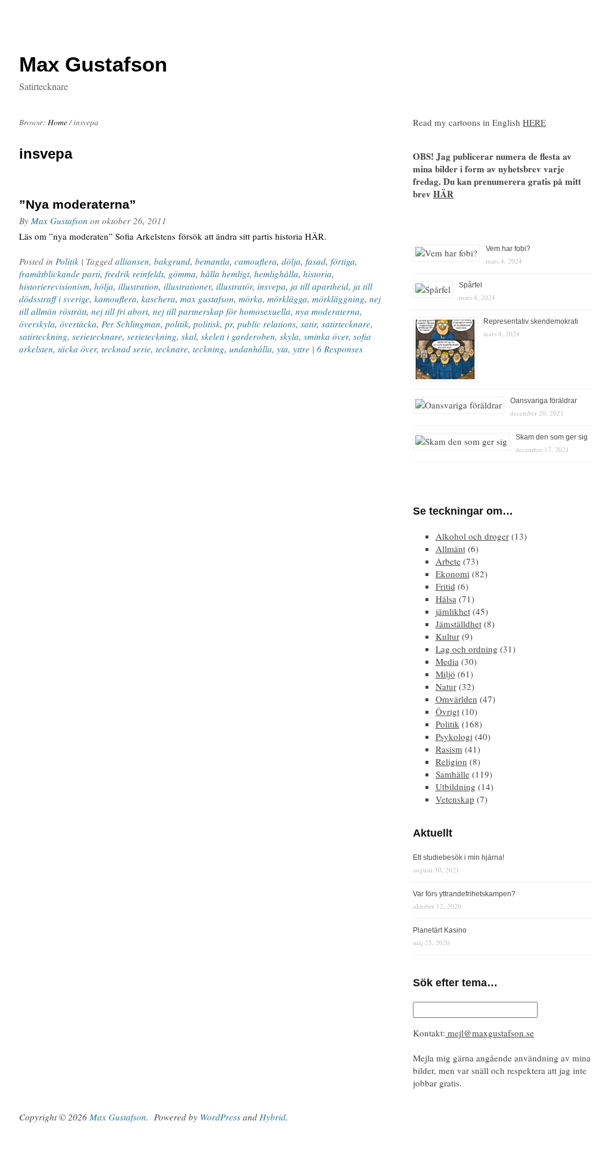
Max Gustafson (59, 221)
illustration (138, 286)
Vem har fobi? (508, 248)
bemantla (212, 261)
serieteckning (152, 336)
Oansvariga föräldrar (543, 401)
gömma (182, 274)
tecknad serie (126, 349)
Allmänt (450, 549)
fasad (316, 261)
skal (188, 336)
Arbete (448, 561)
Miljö (445, 674)
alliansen (132, 261)
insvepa (271, 286)
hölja (103, 286)
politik (177, 324)
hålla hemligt (224, 274)
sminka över (326, 336)
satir (309, 324)
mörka (251, 299)
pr (229, 324)
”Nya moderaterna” (77, 204)
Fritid (445, 586)
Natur (446, 686)
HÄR (443, 193)
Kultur (447, 636)
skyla (289, 336)
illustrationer (187, 286)
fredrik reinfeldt (134, 274)
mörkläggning (338, 299)
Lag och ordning (467, 649)
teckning (208, 349)
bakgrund (172, 261)
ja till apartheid (319, 286)
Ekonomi (453, 574)
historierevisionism (54, 286)
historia (317, 274)
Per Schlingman (131, 324)
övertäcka (78, 324)
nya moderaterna (327, 311)
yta (282, 349)
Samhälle (453, 774)
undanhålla (250, 349)
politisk (206, 324)
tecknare (172, 349)
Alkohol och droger (472, 536)
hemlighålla (276, 274)
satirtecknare (346, 324)
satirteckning (43, 336)
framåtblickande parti (59, 274)
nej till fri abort (119, 311)
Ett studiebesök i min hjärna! (458, 857)
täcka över (77, 349)
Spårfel (470, 285)
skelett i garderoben (238, 336)
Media (447, 661)
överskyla (37, 324)
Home (57, 122)
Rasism (449, 749)
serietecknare (97, 336)
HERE (534, 122)
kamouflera (115, 299)
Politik (67, 261)
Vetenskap (455, 799)
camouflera (255, 261)
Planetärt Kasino (440, 930)
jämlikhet (453, 611)
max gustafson (207, 299)
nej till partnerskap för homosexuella (222, 311)
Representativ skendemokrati (530, 321)
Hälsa (446, 599)
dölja (291, 261)
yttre (301, 349)
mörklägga (287, 299)
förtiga (343, 261)
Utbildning (456, 786)
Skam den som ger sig (552, 437)
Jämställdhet (459, 624)
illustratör (234, 286)
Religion (451, 761)
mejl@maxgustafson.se (489, 1033)
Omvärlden (456, 699)
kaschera (158, 299)
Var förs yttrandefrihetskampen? (464, 894)
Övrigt (447, 711)
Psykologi (454, 736)
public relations (266, 324)
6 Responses (340, 349)
